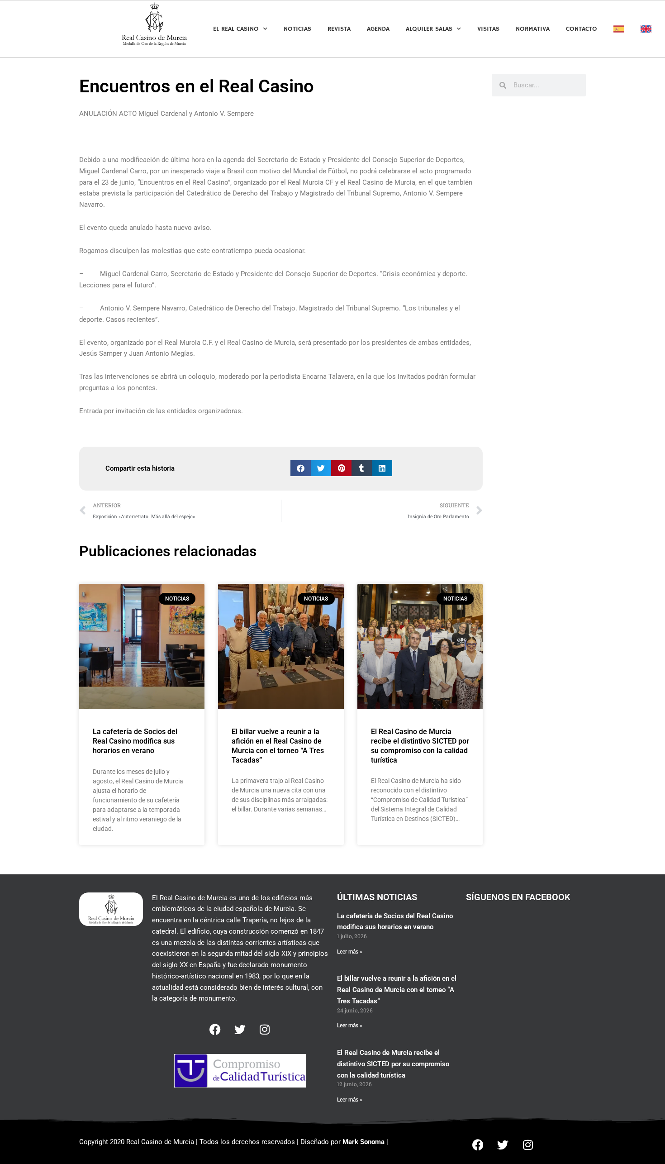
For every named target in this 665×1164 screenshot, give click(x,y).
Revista (339, 29)
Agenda (378, 29)
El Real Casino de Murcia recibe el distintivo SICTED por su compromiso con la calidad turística (420, 745)
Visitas (488, 29)
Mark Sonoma (363, 1142)
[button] (300, 468)
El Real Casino (236, 29)
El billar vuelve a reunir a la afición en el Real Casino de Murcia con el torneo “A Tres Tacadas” (278, 745)
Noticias (297, 29)
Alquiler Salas (429, 29)
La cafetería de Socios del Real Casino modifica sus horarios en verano (135, 741)
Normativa (533, 29)
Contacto (581, 29)
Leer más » (349, 952)
